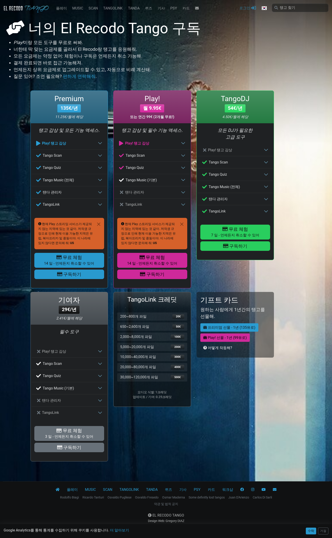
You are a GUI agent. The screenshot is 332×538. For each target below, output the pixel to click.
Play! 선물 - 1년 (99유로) (227, 337)
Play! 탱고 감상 (54, 143)
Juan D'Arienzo (238, 497)
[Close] (99, 224)
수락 (311, 531)
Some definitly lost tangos (207, 497)
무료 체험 (69, 260)
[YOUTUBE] (263, 489)
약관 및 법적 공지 (166, 504)
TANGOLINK (113, 8)
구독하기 (71, 274)
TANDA (134, 8)
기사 (161, 8)
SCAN (93, 8)
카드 (186, 8)
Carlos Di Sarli (262, 497)
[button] (264, 8)
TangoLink (51, 204)
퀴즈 (148, 8)
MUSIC (77, 8)
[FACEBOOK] (242, 489)
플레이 (61, 8)
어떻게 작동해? (219, 348)
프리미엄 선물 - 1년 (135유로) (231, 327)
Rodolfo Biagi (69, 497)
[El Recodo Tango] (57, 489)
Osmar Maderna (173, 497)
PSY (173, 8)
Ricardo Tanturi (93, 497)
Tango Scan (52, 155)
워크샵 (227, 489)
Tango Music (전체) (58, 180)
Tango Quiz (52, 167)
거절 (323, 531)
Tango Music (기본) (141, 180)
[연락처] (197, 8)
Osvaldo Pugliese (119, 497)
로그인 (245, 8)
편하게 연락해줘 (79, 76)
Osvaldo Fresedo (147, 497)
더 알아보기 (119, 530)
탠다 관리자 (52, 192)
